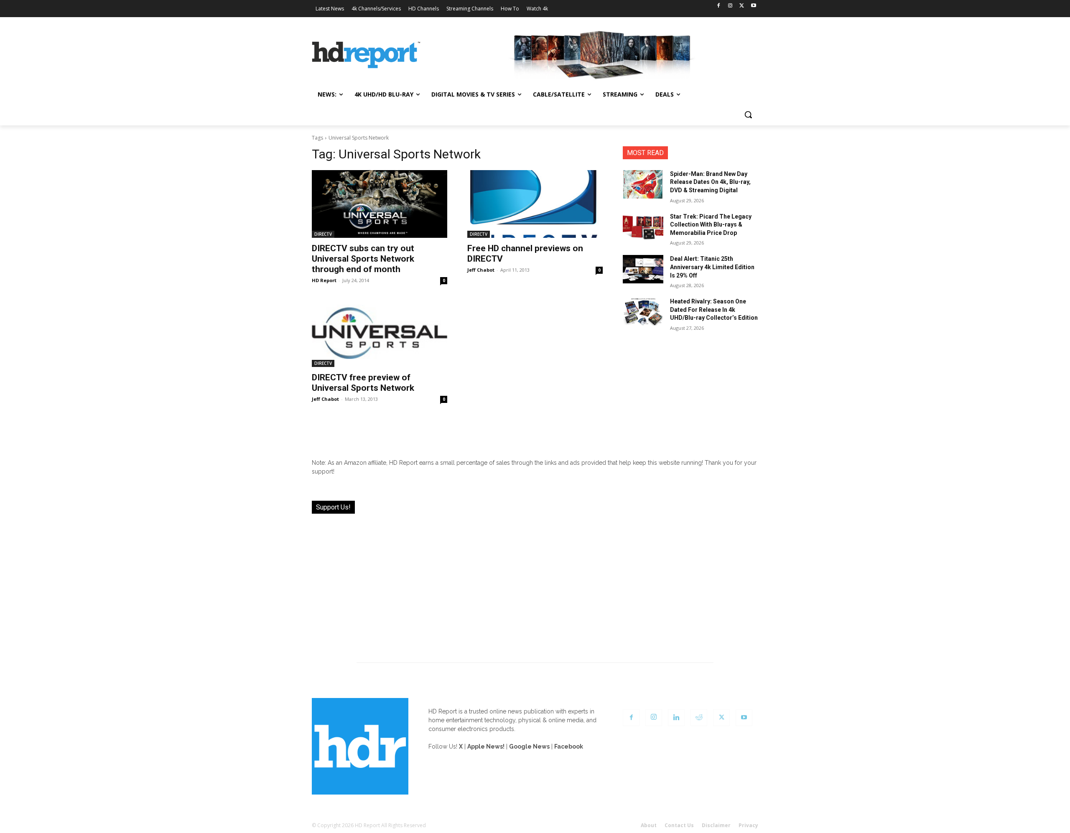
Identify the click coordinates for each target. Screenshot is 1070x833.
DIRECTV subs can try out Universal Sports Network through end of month (363, 258)
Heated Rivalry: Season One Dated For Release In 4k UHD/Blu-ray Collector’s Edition (714, 309)
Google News (529, 746)
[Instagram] (730, 6)
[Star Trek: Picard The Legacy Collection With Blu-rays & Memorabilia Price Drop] (643, 227)
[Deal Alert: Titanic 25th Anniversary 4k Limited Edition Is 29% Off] (643, 269)
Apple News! (485, 746)
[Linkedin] (676, 717)
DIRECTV (323, 234)
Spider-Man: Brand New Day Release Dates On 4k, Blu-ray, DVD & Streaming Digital (710, 182)
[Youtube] (753, 6)
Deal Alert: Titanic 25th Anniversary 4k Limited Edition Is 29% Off (712, 266)
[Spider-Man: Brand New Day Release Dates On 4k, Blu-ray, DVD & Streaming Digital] (643, 184)
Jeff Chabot (480, 270)
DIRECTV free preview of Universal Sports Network (363, 382)
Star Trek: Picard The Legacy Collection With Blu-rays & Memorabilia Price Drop (711, 224)
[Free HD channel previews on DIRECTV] (535, 204)
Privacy (748, 825)
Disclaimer (716, 825)
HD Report (324, 280)
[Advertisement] (535, 583)
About (649, 825)
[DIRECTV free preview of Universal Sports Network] (379, 333)
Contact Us (679, 825)
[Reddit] (698, 717)
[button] (748, 114)
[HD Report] (366, 55)
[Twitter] (741, 6)
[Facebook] (719, 6)
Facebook (568, 746)
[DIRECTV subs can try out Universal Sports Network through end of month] (379, 204)
